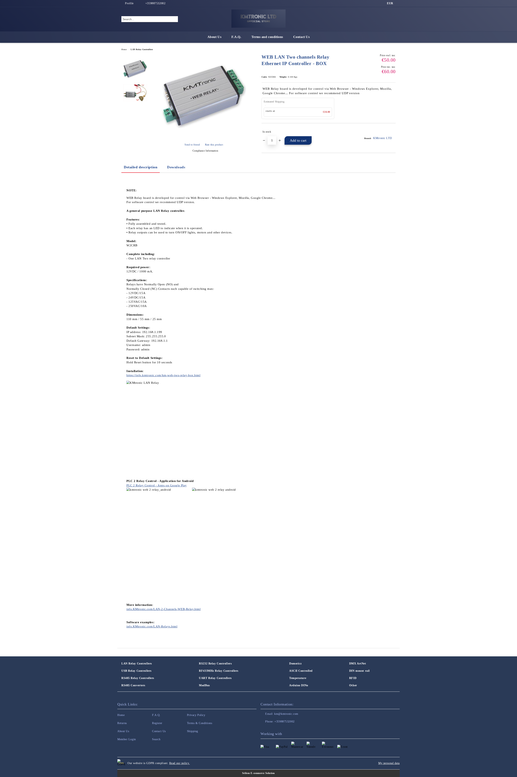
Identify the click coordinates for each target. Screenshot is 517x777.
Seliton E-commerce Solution (258, 773)
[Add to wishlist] (393, 131)
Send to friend (192, 144)
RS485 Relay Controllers (137, 678)
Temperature (297, 678)
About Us (214, 37)
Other (353, 685)
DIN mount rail (359, 670)
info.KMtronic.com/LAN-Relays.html (151, 626)
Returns (122, 723)
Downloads (176, 167)
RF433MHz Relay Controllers (218, 670)
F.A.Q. (236, 37)
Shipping (192, 731)
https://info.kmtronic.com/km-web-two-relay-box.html (163, 375)
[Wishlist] (385, 19)
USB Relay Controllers (136, 670)
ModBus (204, 685)
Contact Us (301, 37)
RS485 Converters (133, 685)
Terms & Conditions (199, 723)
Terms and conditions (267, 37)
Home (124, 49)
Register (157, 723)
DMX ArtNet (357, 663)
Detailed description (140, 167)
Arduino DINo (298, 685)
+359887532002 (155, 3)
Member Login (126, 739)
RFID (352, 678)
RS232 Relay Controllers (215, 663)
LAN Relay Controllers (142, 49)
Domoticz (295, 663)
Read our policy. (179, 763)
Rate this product (214, 144)
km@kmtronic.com (286, 713)
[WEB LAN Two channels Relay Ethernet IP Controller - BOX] (203, 137)
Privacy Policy (196, 715)
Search (156, 739)
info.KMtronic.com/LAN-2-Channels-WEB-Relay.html (163, 609)
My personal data (389, 763)
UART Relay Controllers (215, 678)
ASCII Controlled (301, 670)
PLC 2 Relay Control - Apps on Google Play (156, 485)
